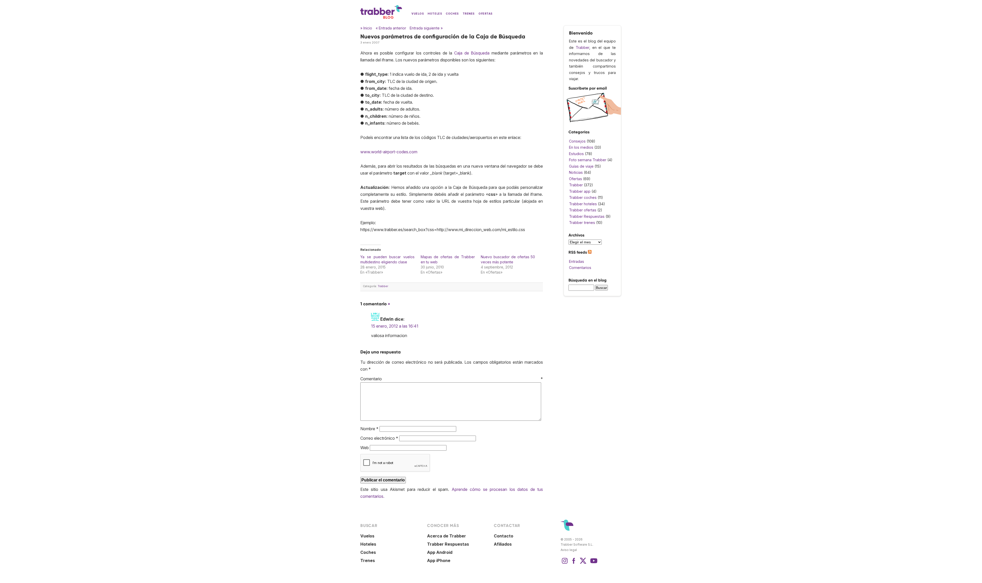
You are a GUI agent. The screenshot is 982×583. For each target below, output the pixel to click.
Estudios (576, 154)
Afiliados (503, 544)
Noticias (576, 172)
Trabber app (579, 191)
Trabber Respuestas (587, 216)
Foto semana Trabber (587, 160)
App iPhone (438, 560)
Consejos (577, 141)
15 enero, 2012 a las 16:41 (394, 326)
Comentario (451, 378)
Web (364, 447)
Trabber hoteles (583, 204)
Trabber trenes (582, 222)
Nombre (369, 428)
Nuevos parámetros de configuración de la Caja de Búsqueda (442, 36)
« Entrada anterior (391, 28)
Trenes (469, 13)
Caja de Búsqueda (471, 53)
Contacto (503, 535)
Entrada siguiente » (426, 28)
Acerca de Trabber (446, 535)
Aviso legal (569, 550)
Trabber (383, 286)
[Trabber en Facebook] (574, 563)
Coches (452, 13)
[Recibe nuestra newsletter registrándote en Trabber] (593, 121)
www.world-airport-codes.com (388, 151)
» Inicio (366, 28)
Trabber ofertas (582, 210)
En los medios (581, 147)
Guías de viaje (581, 166)
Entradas (576, 261)
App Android (439, 552)
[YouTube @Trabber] (593, 563)
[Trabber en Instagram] (565, 563)
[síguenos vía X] (583, 563)
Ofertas (485, 13)
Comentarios (580, 267)
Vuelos (417, 13)
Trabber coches (583, 197)
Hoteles (435, 13)
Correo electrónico (379, 438)
